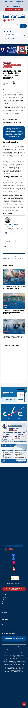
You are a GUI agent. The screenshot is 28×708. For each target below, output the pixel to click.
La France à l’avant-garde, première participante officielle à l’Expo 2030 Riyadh (13, 312)
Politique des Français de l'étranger (12, 64)
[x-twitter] (13, 566)
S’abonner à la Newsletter (14, 9)
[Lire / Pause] (5, 38)
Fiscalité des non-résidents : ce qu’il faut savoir (8, 258)
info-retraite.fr (19, 95)
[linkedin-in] (13, 558)
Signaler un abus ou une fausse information (14, 589)
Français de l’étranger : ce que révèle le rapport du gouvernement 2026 (13, 336)
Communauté (7, 62)
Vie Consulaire (7, 67)
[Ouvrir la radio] (24, 704)
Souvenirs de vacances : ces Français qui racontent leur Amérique (14, 287)
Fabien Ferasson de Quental (12, 224)
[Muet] (8, 38)
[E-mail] (6, 233)
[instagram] (13, 562)
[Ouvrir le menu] (25, 35)
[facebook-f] (13, 555)
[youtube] (14, 569)
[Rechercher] (23, 26)
